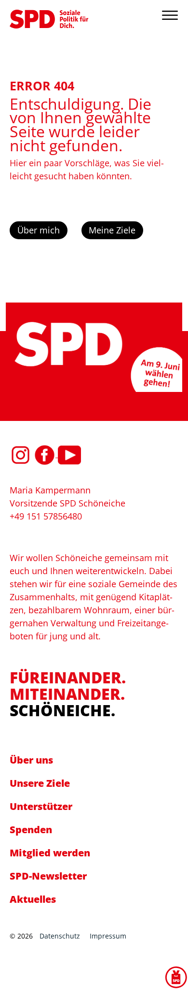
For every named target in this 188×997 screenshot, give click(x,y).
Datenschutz (60, 935)
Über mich (38, 230)
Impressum (108, 935)
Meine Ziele (112, 230)
